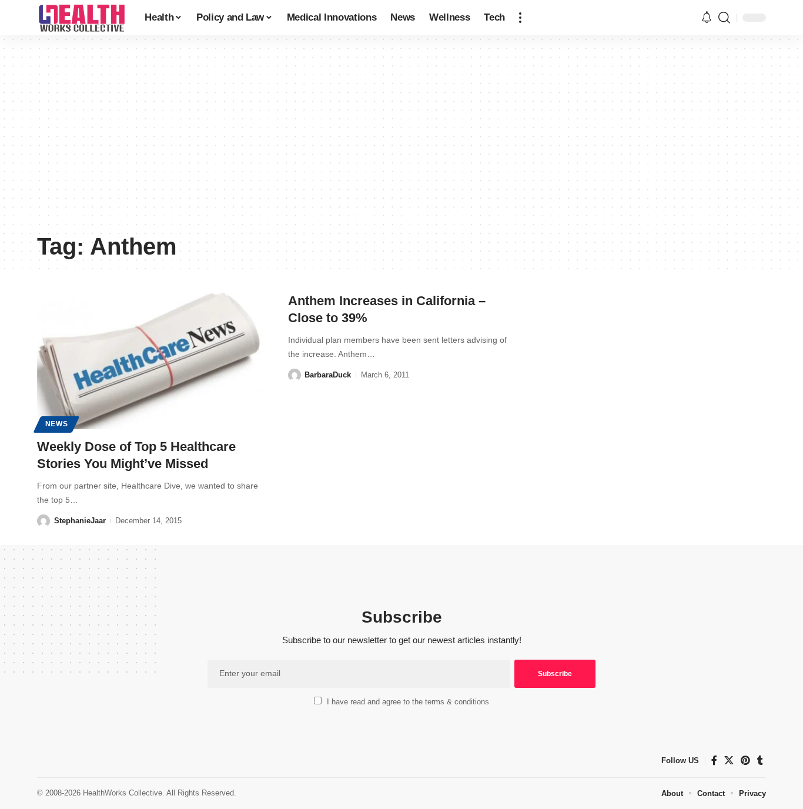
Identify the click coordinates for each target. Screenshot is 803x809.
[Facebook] (714, 760)
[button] (520, 17)
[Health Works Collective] (81, 17)
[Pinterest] (745, 760)
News (56, 423)
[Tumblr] (760, 760)
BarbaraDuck (328, 374)
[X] (729, 760)
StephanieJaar (80, 520)
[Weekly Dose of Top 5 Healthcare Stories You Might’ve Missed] (151, 361)
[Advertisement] (401, 138)
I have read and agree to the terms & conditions (408, 701)
